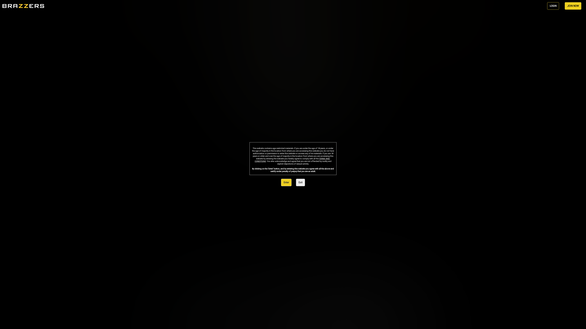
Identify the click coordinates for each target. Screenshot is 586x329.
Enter (286, 182)
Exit (300, 182)
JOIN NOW (573, 5)
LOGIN (553, 5)
